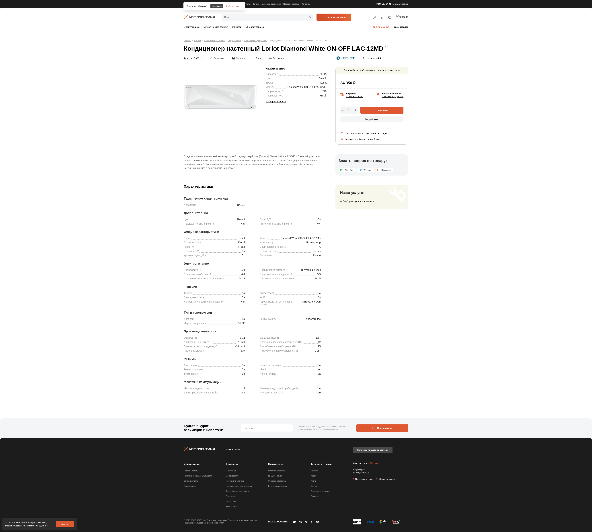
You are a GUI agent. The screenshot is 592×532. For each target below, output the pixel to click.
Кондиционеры (234, 40)
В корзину (382, 110)
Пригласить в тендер (235, 481)
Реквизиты (230, 496)
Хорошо (65, 524)
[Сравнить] (382, 18)
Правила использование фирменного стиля (204, 523)
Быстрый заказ (371, 119)
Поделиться (278, 58)
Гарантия (315, 496)
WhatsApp (349, 170)
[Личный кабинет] (374, 18)
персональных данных (328, 429)
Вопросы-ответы (191, 481)
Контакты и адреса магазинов (239, 486)
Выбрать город (233, 6)
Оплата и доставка (276, 471)
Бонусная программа (277, 486)
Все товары (371, 58)
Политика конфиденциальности (198, 476)
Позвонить (386, 170)
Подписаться (384, 428)
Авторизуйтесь (351, 70)
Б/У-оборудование (254, 26)
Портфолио (231, 501)
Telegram (367, 170)
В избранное (219, 58)
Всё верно (217, 6)
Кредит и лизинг (275, 476)
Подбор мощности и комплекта (358, 201)
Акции (313, 476)
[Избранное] (389, 18)
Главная (187, 40)
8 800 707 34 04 (383, 4)
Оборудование (191, 26)
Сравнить (240, 58)
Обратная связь (386, 479)
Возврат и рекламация (321, 491)
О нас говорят (232, 476)
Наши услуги (383, 26)
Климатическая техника (215, 26)
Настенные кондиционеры (255, 40)
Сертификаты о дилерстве (238, 491)
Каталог (197, 40)
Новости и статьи (191, 471)
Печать (259, 58)
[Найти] (310, 17)
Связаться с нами (364, 479)
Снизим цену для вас (392, 96)
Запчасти (236, 26)
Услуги (313, 481)
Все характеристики (276, 101)
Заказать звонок (400, 4)
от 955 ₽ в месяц (354, 96)
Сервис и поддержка (277, 481)
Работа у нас (231, 506)
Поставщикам (190, 486)
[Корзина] (402, 17)
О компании (231, 471)
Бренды (314, 486)
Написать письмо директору (372, 449)
